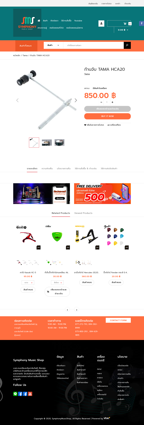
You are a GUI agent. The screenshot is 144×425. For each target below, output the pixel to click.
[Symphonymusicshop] (27, 36)
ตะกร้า (117, 3)
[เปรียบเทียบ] (37, 227)
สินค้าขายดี (81, 369)
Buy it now (107, 116)
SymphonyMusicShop (61, 418)
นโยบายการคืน (64, 168)
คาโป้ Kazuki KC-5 (28, 272)
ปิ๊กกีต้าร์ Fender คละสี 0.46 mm (118, 272)
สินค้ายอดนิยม (82, 382)
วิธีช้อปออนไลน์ (63, 378)
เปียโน (99, 382)
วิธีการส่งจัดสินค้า (109, 168)
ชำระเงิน (128, 3)
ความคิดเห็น (47, 168)
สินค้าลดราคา (82, 378)
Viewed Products (83, 213)
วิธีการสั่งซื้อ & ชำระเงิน (86, 168)
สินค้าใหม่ (80, 365)
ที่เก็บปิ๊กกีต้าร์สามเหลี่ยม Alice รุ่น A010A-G (64, 272)
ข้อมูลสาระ (61, 374)
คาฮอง (100, 377)
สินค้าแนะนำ (81, 374)
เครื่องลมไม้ (101, 394)
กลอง (99, 373)
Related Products (61, 213)
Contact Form (118, 320)
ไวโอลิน (100, 398)
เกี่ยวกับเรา (61, 365)
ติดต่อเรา (60, 369)
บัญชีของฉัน (93, 3)
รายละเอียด (32, 168)
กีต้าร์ (99, 369)
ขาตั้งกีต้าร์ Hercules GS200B (87, 272)
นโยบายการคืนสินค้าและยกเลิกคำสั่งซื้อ (124, 386)
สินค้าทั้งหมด (26, 45)
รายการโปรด (107, 3)
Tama (87, 74)
